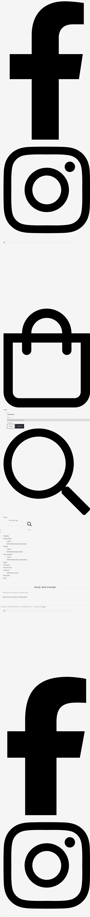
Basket (11, 426)
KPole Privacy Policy (13, 572)
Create (43, 606)
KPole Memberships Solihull (15, 551)
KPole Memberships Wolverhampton (17, 559)
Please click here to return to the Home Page (15, 597)
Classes (9, 541)
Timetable (6, 536)
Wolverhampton (8, 554)
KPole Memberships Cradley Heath (16, 543)
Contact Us (7, 570)
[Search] (29, 524)
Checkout (19, 426)
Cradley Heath (7, 538)
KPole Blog (7, 575)
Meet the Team (8, 567)
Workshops (7, 565)
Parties (5, 562)
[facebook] (47, 139)
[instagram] (47, 239)
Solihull (6, 546)
